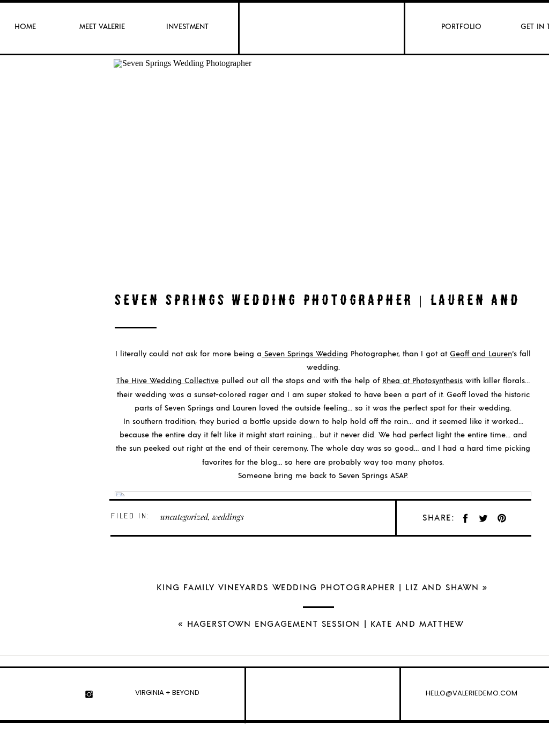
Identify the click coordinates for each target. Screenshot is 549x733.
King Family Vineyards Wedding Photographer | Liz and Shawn (318, 587)
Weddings (228, 516)
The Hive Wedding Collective (167, 381)
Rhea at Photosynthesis (422, 381)
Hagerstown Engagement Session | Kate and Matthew (325, 624)
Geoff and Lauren (481, 354)
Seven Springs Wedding (305, 354)
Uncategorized (184, 516)
